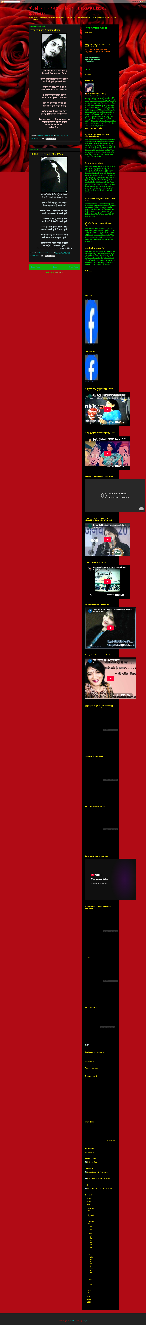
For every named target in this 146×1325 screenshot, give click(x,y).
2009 (89, 1302)
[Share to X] (51, 139)
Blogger (85, 1321)
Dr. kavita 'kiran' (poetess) (96, 93)
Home (54, 267)
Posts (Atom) (59, 272)
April (90, 1279)
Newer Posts (35, 267)
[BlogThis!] (49, 139)
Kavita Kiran (88, 299)
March (91, 1284)
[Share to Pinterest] (55, 139)
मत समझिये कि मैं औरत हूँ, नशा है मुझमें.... (46, 154)
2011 (89, 1296)
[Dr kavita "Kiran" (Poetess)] (91, 380)
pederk (72, 1321)
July (90, 1226)
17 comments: (35, 138)
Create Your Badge (90, 344)
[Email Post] (42, 138)
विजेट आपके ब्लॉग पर (88, 74)
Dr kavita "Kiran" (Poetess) (92, 354)
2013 (89, 1201)
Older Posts (73, 267)
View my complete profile (93, 128)
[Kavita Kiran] (91, 343)
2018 (89, 1198)
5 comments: (34, 255)
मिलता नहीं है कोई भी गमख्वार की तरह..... (46, 30)
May (90, 1229)
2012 (89, 1204)
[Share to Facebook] (53, 139)
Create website (88, 32)
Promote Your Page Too (91, 381)
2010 (89, 1299)
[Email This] (47, 139)
